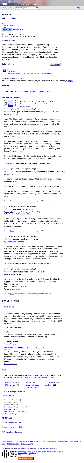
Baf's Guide (9, 307)
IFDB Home (5, 448)
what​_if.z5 (19, 73)
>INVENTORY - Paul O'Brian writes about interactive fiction (26, 348)
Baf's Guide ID (9, 409)
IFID (5, 411)
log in (70, 81)
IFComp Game (10, 385)
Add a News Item (13, 444)
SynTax (7, 332)
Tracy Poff (9, 212)
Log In (79, 8)
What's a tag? (49, 377)
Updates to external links (13, 427)
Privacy (38, 448)
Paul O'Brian (34, 441)
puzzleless (48, 385)
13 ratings (20, 34)
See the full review (10, 344)
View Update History (66, 441)
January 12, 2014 (32, 239)
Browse (11, 8)
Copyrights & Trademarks (48, 448)
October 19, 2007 (28, 209)
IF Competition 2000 (23, 214)
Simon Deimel (11, 242)
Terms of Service (30, 448)
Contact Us (12, 448)
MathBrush (10, 174)
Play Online (55, 64)
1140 (17, 409)
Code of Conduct (20, 448)
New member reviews (12, 422)
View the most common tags (34, 377)
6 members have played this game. (23, 36)
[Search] (37, 8)
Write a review (25, 106)
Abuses (11, 25)
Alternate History (11, 382)
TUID (6, 414)
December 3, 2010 (51, 112)
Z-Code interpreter (46, 73)
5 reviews (5, 36)
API (57, 448)
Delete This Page (27, 444)
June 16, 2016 (60, 172)
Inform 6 (24, 407)
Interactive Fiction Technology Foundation (42, 451)
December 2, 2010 (39, 272)
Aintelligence (10, 274)
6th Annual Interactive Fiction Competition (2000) (33, 91)
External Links (18, 30)
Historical (5, 25)
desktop (28, 382)
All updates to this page (13, 432)
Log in (7, 392)
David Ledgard (10, 18)
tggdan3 (9, 114)
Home (4, 8)
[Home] (42, 3)
